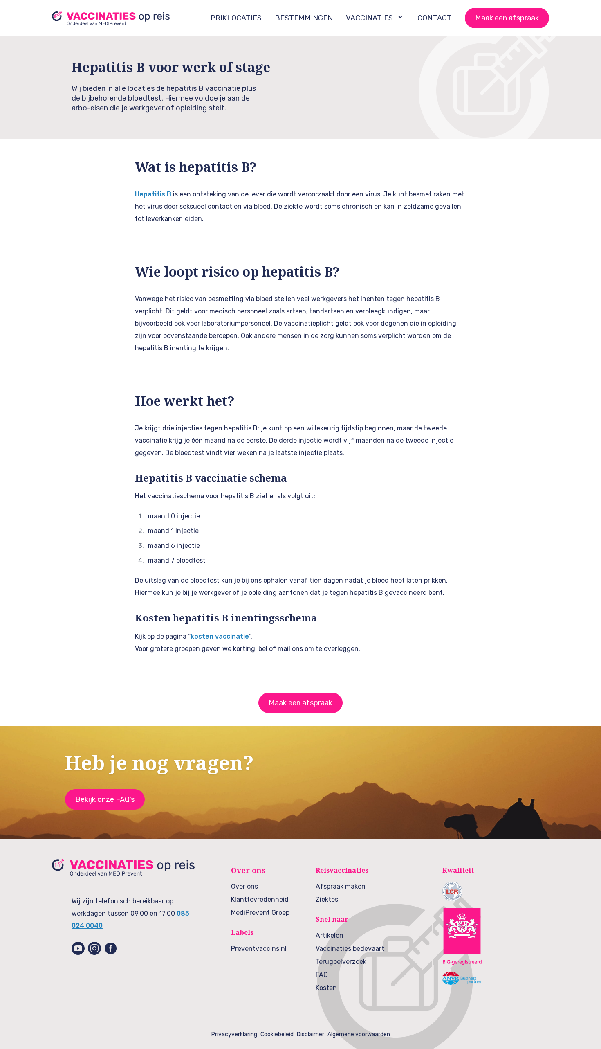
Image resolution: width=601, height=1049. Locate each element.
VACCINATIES (369, 18)
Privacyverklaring (234, 1034)
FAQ (322, 975)
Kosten (326, 988)
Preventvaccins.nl (259, 948)
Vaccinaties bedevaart (350, 948)
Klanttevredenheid (260, 899)
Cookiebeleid (277, 1034)
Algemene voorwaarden (358, 1034)
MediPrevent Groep (260, 912)
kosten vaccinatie (220, 636)
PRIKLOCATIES (236, 18)
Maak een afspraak (507, 18)
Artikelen (329, 935)
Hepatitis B (153, 194)
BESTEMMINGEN (304, 18)
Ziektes (327, 899)
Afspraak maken (341, 886)
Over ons (244, 886)
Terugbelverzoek (341, 962)
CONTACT (434, 18)
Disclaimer (310, 1034)
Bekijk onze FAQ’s (105, 799)
